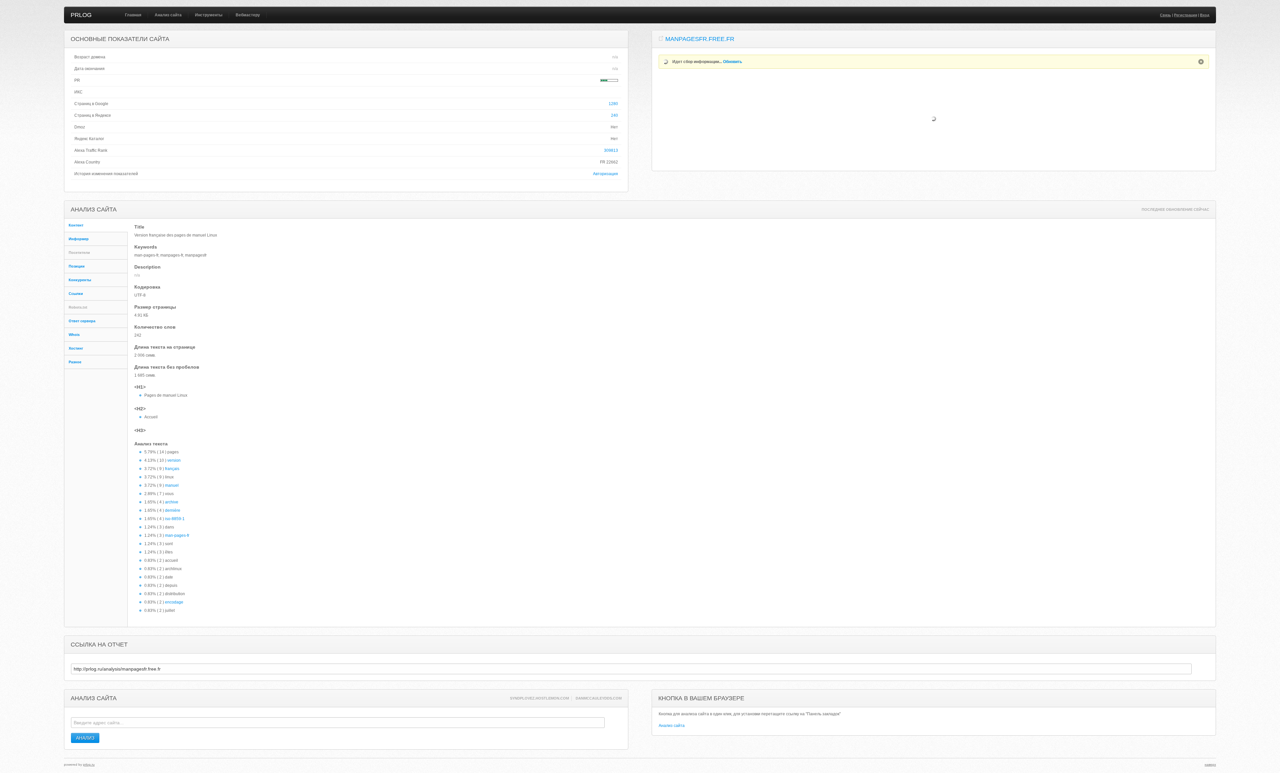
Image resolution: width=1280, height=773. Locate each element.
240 (614, 115)
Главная (133, 15)
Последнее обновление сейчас (1175, 210)
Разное (75, 362)
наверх (1210, 764)
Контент (76, 225)
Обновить (732, 61)
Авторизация (605, 173)
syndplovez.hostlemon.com (539, 698)
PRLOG (81, 15)
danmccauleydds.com (599, 698)
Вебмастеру (248, 15)
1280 (613, 103)
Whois (74, 335)
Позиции (77, 266)
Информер (79, 239)
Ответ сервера (82, 321)
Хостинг (76, 348)
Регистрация (1185, 15)
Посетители (79, 253)
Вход (1204, 15)
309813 (611, 150)
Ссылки (76, 294)
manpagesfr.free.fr (699, 39)
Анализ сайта (168, 15)
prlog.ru (89, 764)
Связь (1165, 15)
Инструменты (208, 15)
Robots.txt (78, 307)
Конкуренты (80, 280)
